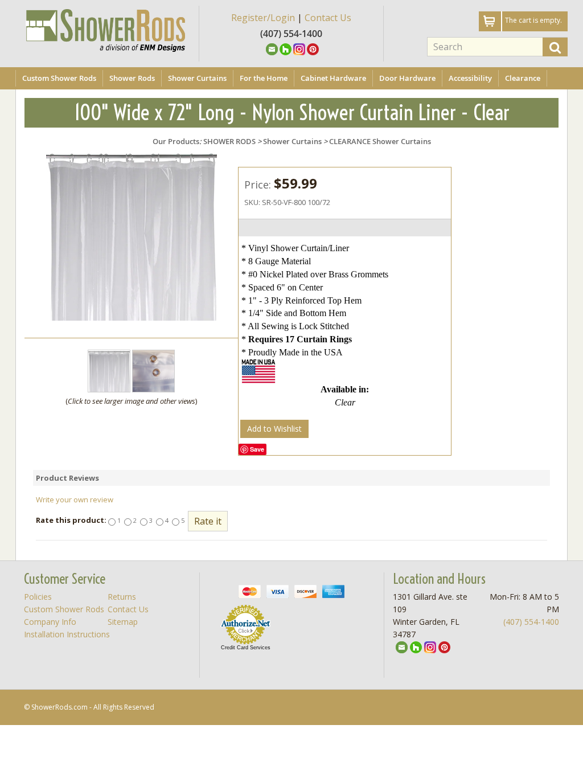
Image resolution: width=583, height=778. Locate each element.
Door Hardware (407, 78)
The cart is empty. (533, 20)
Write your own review (74, 499)
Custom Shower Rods (59, 78)
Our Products (176, 141)
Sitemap (123, 621)
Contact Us (328, 17)
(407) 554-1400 (531, 621)
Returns (122, 596)
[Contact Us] (272, 48)
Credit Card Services (245, 647)
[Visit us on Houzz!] (286, 48)
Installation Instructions (67, 634)
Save (257, 449)
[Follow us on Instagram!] (299, 48)
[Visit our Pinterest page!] (313, 48)
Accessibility (470, 78)
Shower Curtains (197, 78)
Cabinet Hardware (333, 78)
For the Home (264, 78)
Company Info (50, 621)
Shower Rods (132, 78)
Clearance (522, 78)
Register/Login (263, 17)
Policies (38, 596)
